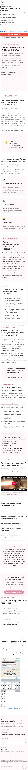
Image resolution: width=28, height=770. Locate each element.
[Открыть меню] (25, 3)
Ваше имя (2, 22)
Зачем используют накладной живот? (12, 511)
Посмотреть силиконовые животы (14, 592)
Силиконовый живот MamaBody (9, 404)
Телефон (6, 27)
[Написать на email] (8, 755)
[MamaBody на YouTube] (2, 755)
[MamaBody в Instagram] (5, 755)
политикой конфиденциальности (19, 31)
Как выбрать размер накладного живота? (11, 537)
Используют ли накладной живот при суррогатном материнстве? (12, 517)
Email (1, 24)
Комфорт (16, 452)
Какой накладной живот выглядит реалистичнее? (11, 529)
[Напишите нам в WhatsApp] (25, 767)
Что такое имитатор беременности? (12, 523)
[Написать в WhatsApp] (11, 755)
